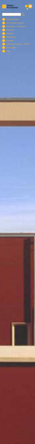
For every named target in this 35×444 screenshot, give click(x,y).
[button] (10, 19)
